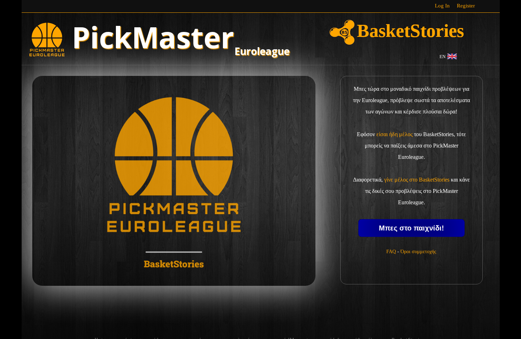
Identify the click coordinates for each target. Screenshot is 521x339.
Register (466, 6)
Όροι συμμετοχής (418, 251)
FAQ (391, 251)
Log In (442, 6)
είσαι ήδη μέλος (394, 134)
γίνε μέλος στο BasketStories (416, 180)
